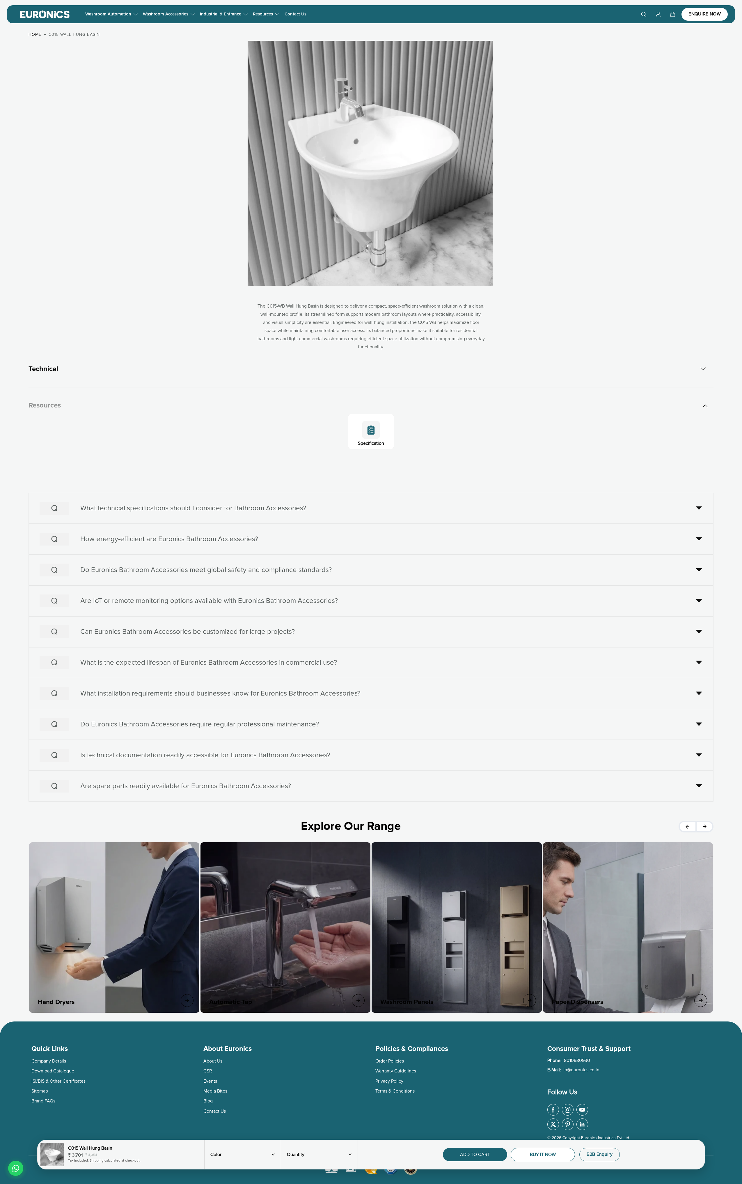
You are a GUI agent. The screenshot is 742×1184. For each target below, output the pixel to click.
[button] (673, 14)
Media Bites (215, 1091)
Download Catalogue (52, 1071)
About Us (212, 1061)
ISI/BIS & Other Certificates (58, 1081)
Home (35, 35)
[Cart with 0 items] (673, 14)
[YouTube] (582, 1110)
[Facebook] (553, 1110)
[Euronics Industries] (45, 14)
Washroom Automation (108, 14)
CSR (207, 1071)
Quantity (295, 1154)
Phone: (568, 1060)
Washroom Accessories (165, 14)
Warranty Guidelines (395, 1071)
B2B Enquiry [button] (600, 1154)
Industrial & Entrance (220, 14)
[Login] (658, 14)
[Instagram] (568, 1110)
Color (215, 1154)
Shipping (97, 1160)
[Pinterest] (568, 1124)
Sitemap (39, 1091)
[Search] (643, 14)
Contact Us (295, 14)
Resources (263, 14)
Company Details (48, 1061)
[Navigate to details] (187, 1000)
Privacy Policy (389, 1081)
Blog (208, 1101)
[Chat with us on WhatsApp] (15, 1168)
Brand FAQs (43, 1101)
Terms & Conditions (395, 1091)
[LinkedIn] (582, 1124)
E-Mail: (573, 1069)
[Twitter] (553, 1124)
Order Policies (389, 1061)
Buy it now (543, 1154)
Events (210, 1081)
